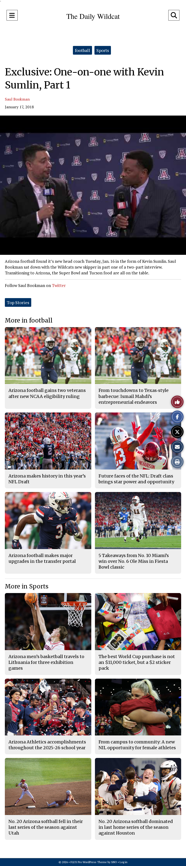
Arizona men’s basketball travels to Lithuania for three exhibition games (46, 662)
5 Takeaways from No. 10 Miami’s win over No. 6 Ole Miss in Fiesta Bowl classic (134, 561)
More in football (29, 320)
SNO (114, 862)
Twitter (59, 285)
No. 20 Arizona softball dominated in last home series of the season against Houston (136, 827)
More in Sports (26, 586)
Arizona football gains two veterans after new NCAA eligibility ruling (47, 393)
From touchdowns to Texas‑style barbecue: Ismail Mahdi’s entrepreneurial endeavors (134, 396)
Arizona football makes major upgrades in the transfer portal (42, 558)
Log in (123, 862)
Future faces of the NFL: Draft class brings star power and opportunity (136, 478)
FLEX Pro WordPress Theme (88, 862)
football (82, 50)
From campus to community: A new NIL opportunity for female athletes (137, 744)
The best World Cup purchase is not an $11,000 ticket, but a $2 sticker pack (137, 662)
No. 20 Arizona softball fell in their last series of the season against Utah (45, 827)
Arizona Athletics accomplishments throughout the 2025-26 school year (47, 744)
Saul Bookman (17, 99)
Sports (102, 50)
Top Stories (18, 302)
